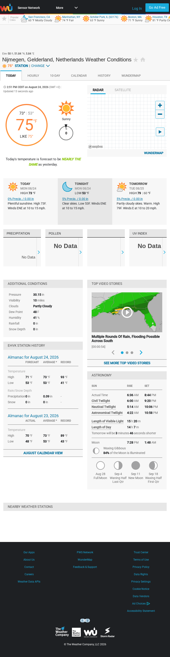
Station (18, 66)
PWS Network (85, 552)
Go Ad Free (157, 8)
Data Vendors (141, 596)
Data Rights (141, 574)
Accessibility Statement (141, 610)
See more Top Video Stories (127, 363)
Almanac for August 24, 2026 (33, 357)
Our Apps (29, 552)
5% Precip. (75, 199)
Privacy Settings (141, 581)
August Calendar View (43, 453)
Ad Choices (139, 603)
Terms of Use (141, 559)
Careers (29, 574)
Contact (29, 567)
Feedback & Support (85, 567)
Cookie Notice (141, 589)
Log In (137, 8)
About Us (29, 559)
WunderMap (153, 153)
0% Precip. (21, 199)
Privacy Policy (141, 567)
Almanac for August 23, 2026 (33, 415)
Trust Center (141, 552)
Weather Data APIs (29, 581)
